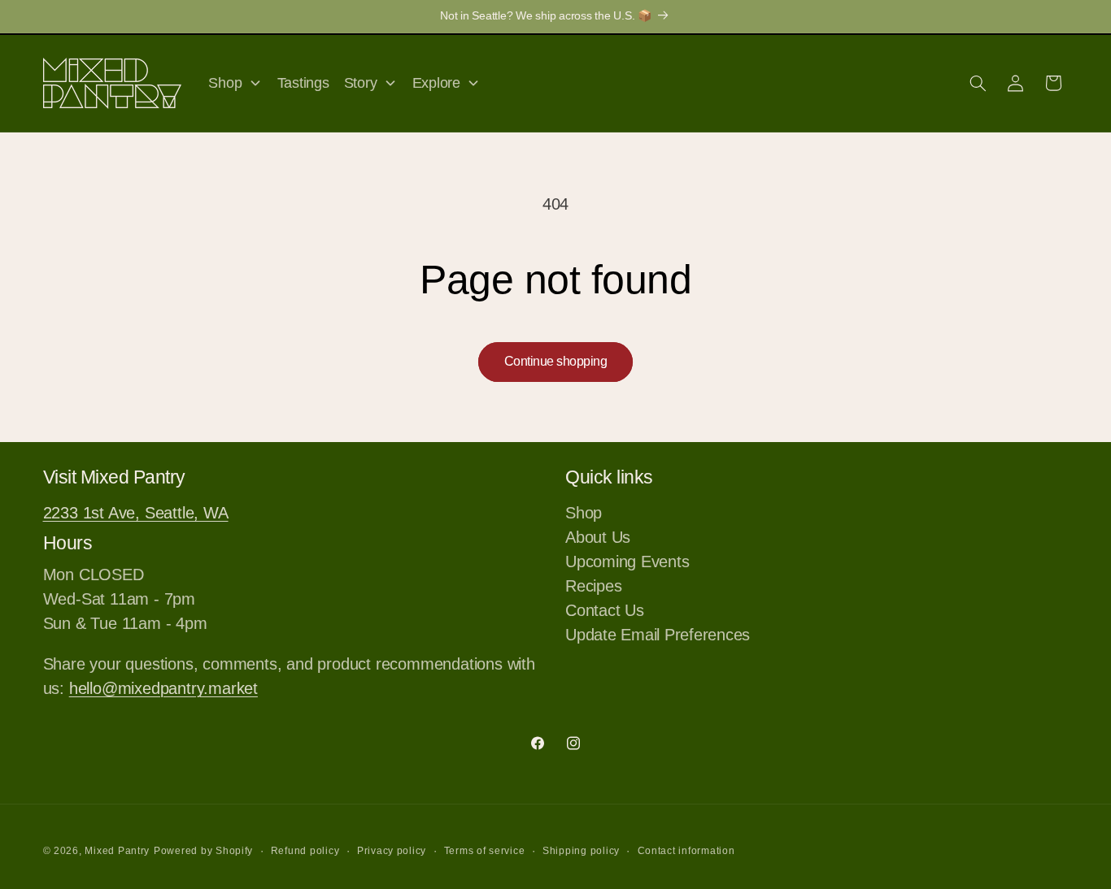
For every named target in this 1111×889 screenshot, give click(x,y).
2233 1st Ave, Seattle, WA (136, 513)
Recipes (593, 586)
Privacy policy (391, 851)
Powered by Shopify (203, 851)
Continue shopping (556, 361)
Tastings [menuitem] (303, 83)
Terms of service (484, 851)
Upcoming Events (627, 561)
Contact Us (604, 610)
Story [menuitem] (360, 83)
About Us (597, 537)
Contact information (686, 851)
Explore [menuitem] (436, 83)
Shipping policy (581, 851)
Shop (583, 514)
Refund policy (305, 851)
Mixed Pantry (117, 851)
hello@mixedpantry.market (163, 688)
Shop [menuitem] (225, 83)
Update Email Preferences (657, 635)
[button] (977, 83)
